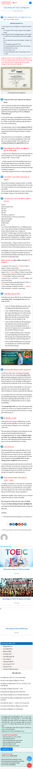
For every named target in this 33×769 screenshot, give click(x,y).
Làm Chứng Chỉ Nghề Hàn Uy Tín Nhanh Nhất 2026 (14, 694)
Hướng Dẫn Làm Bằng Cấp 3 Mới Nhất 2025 (12, 691)
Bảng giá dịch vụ (7, 646)
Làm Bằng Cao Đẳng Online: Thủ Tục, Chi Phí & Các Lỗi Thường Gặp (15, 684)
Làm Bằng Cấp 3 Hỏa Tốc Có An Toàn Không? (13, 677)
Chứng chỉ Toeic (16, 530)
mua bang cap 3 (27, 516)
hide (21, 23)
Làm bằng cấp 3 (7, 654)
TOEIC (3, 105)
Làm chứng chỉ (7, 659)
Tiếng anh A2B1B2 (8, 661)
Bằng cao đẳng (7, 651)
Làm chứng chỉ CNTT (9, 664)
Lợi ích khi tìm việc (9, 50)
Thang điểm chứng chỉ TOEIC (12, 44)
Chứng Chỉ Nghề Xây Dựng (10, 669)
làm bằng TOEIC (7, 299)
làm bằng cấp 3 (18, 516)
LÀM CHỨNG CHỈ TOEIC (20, 260)
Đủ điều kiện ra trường (10, 48)
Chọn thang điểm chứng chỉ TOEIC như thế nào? (17, 46)
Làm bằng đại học (8, 649)
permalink (29, 530)
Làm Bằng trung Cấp (8, 656)
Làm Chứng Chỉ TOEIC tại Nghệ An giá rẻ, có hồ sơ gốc (16, 34)
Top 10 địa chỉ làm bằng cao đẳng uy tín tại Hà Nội (14, 706)
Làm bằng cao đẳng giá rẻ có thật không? (11, 709)
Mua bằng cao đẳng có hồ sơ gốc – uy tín (11, 688)
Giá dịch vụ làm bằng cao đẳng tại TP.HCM (12, 680)
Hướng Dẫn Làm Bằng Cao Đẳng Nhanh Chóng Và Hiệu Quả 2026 (15, 699)
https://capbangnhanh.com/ (17, 731)
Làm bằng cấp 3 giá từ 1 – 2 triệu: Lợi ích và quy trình (14, 703)
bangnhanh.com (6, 731)
